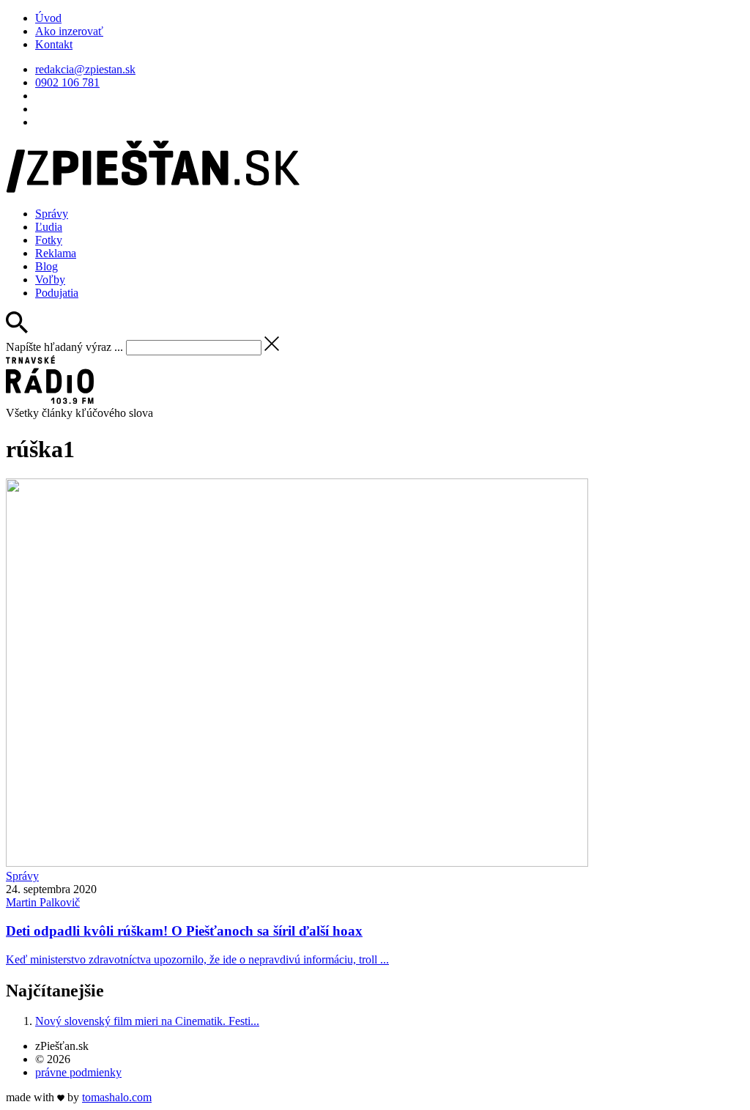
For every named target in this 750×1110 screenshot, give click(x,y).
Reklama (55, 253)
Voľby (50, 279)
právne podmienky (78, 1072)
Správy (51, 213)
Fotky (48, 240)
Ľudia (48, 227)
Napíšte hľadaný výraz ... (64, 347)
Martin (43, 902)
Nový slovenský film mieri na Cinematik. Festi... (147, 1021)
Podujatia (56, 292)
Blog (46, 266)
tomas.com (117, 1097)
